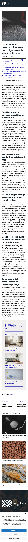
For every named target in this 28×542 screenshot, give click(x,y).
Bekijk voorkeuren (14, 538)
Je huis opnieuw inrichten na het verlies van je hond (13, 349)
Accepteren (14, 530)
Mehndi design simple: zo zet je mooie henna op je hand (13, 366)
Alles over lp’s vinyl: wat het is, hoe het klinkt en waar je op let (14, 436)
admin (11, 394)
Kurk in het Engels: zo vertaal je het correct (13, 460)
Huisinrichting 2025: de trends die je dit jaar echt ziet (14, 382)
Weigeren (14, 534)
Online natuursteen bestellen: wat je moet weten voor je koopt (12, 484)
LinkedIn (18, 327)
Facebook (8, 327)
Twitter (13, 327)
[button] (26, 513)
